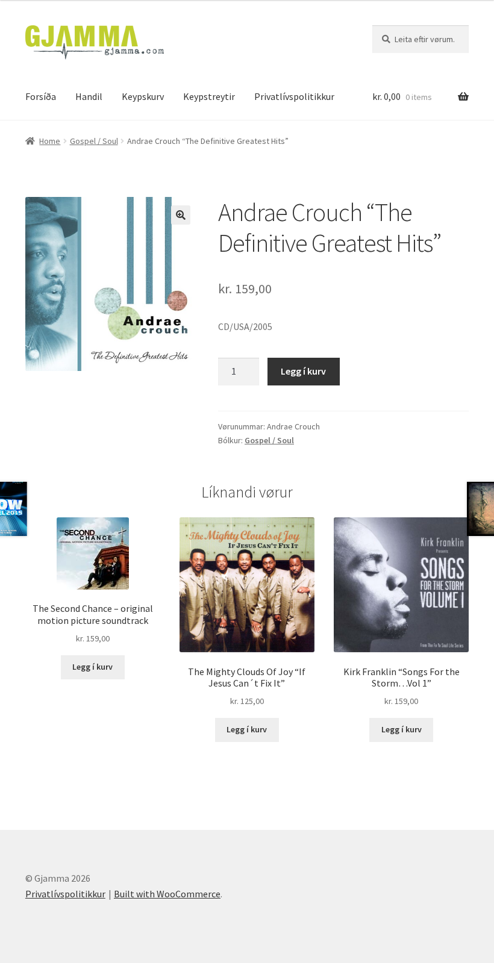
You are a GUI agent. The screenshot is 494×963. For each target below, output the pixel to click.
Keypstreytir (209, 96)
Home (49, 141)
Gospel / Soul (94, 141)
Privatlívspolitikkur (294, 96)
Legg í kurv (303, 371)
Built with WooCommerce (167, 894)
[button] (180, 215)
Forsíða (40, 96)
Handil (88, 96)
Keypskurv (143, 96)
